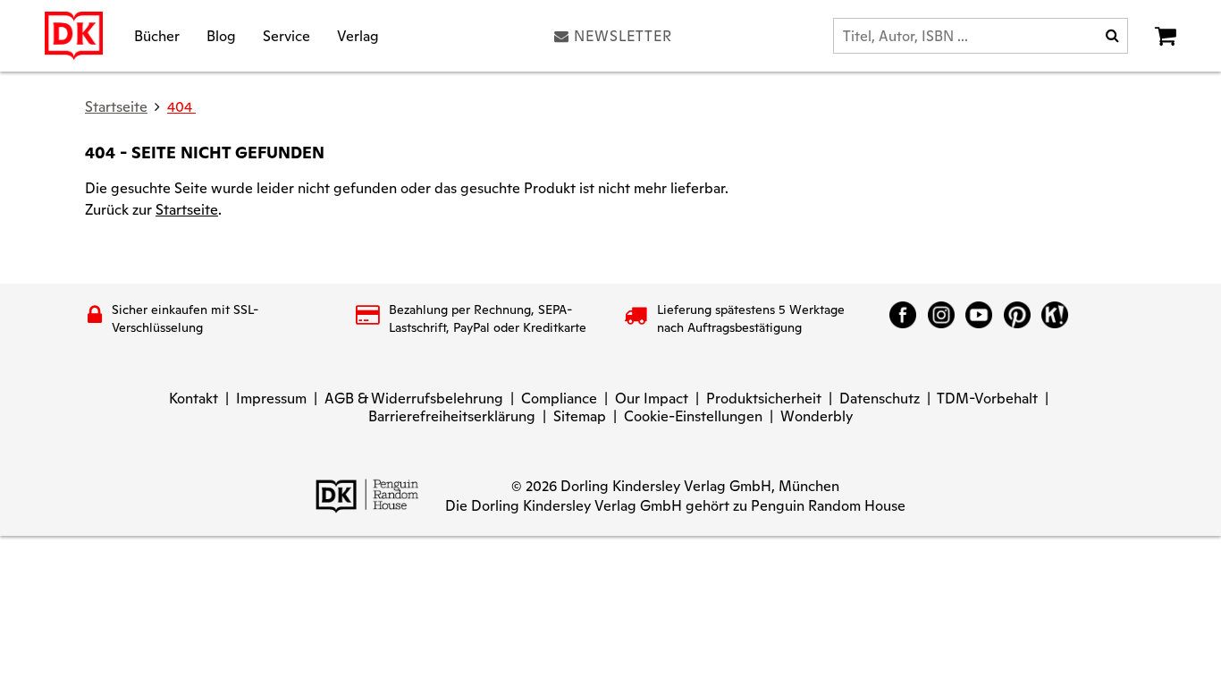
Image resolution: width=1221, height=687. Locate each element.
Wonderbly (816, 416)
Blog (221, 35)
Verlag (358, 35)
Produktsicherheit (763, 398)
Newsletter (623, 36)
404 (181, 107)
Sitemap (579, 416)
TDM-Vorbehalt (987, 398)
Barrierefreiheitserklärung (451, 416)
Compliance (559, 398)
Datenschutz (879, 398)
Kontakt (193, 398)
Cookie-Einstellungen (693, 416)
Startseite (187, 209)
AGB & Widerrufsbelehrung (413, 398)
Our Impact (651, 398)
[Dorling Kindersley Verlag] (74, 36)
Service (286, 35)
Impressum (271, 398)
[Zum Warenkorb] (1165, 35)
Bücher (157, 35)
